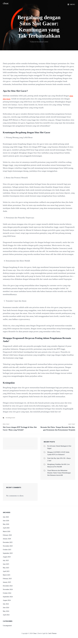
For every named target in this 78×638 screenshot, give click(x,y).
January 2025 (7, 582)
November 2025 (8, 546)
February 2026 (7, 535)
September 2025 (8, 553)
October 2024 (7, 593)
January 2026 (7, 539)
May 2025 (6, 567)
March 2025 (6, 575)
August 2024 (7, 600)
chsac (6, 3)
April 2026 (6, 528)
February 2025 (7, 578)
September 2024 (8, 596)
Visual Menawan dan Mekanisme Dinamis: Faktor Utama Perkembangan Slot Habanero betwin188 (59, 473)
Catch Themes (52, 633)
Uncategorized (10, 418)
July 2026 (6, 517)
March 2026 (6, 531)
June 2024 (6, 607)
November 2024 (8, 589)
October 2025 (7, 549)
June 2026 (6, 520)
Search (31, 444)
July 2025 (6, 560)
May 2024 (6, 611)
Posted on (39, 42)
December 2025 (7, 542)
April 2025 (6, 571)
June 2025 (6, 564)
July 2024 (6, 604)
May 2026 (6, 524)
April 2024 (6, 615)
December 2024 (7, 586)
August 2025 (7, 557)
